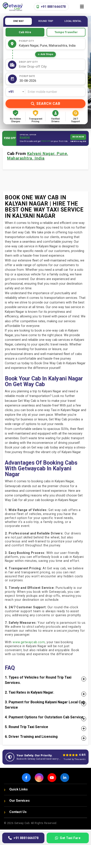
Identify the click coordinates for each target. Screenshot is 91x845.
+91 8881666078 (53, 6)
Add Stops (47, 54)
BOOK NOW (78, 137)
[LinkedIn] (64, 777)
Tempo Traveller (66, 32)
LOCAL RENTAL (73, 21)
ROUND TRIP (45, 21)
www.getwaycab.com (29, 642)
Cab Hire (25, 32)
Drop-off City (28, 62)
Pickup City (26, 41)
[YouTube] (51, 777)
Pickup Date (27, 76)
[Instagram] (39, 777)
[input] (51, 80)
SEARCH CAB (48, 103)
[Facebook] (26, 777)
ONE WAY (18, 21)
